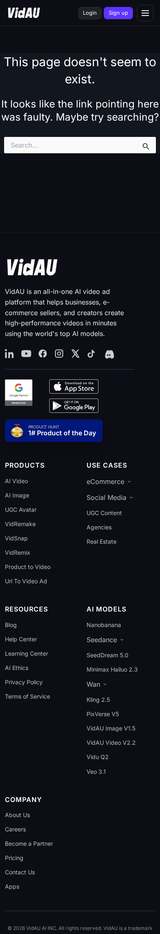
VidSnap (16, 538)
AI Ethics (16, 667)
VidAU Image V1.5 (111, 728)
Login (90, 12)
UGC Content (104, 512)
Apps (12, 886)
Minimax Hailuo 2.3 (112, 669)
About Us (17, 814)
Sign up (118, 12)
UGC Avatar (21, 509)
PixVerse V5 (103, 713)
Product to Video (27, 566)
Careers (15, 829)
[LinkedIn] (10, 354)
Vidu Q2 (98, 756)
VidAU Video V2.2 (111, 742)
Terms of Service (27, 696)
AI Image (17, 495)
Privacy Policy (24, 682)
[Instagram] (59, 354)
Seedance (102, 640)
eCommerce (105, 481)
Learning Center (26, 653)
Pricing (14, 857)
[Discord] (108, 354)
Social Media (106, 497)
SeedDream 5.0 (107, 655)
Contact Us (20, 872)
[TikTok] (92, 354)
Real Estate (102, 541)
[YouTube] (26, 354)
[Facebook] (43, 354)
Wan (93, 684)
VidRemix (17, 552)
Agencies (99, 527)
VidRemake (20, 523)
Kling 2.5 (98, 699)
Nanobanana (104, 624)
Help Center (21, 639)
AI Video (16, 480)
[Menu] (145, 13)
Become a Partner (29, 843)
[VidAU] (24, 13)
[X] (75, 354)
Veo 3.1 (96, 771)
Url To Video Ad (26, 581)
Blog (11, 624)
